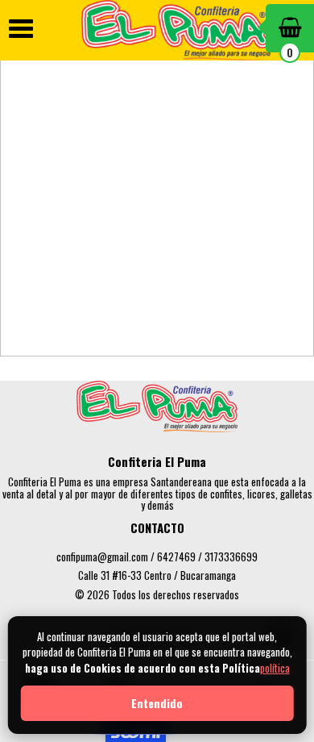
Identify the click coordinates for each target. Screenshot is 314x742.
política (275, 668)
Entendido (157, 702)
